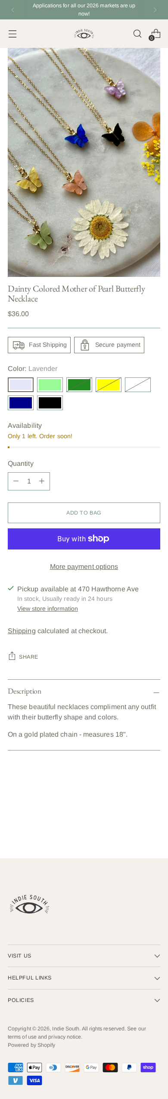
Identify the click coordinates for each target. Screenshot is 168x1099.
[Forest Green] (79, 384)
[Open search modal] (137, 34)
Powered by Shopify (31, 1045)
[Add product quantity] (16, 481)
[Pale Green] (50, 384)
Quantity (21, 463)
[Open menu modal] (12, 34)
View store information (47, 608)
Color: (32, 368)
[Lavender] (21, 384)
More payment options (84, 566)
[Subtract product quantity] (42, 481)
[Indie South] (84, 33)
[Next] (155, 9)
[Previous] (12, 9)
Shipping (22, 630)
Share (28, 657)
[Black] (50, 403)
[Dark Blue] (21, 403)
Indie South (65, 1029)
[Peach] (138, 384)
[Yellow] (108, 384)
